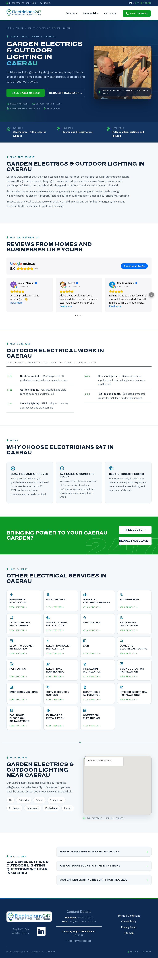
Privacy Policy (129, 927)
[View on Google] (13, 284)
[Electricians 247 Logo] (25, 12)
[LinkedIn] (41, 936)
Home (9, 28)
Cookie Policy (128, 921)
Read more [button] (16, 302)
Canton (39, 800)
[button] (6, 294)
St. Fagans (14, 808)
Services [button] (71, 13)
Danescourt (33, 808)
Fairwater (24, 800)
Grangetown (56, 800)
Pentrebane (51, 808)
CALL (140, 3)
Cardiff (68, 808)
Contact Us (110, 13)
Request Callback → (66, 93)
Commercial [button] (90, 13)
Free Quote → (135, 530)
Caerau (19, 28)
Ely (10, 800)
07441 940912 (139, 13)
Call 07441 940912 (25, 93)
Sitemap (129, 933)
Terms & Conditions (129, 915)
